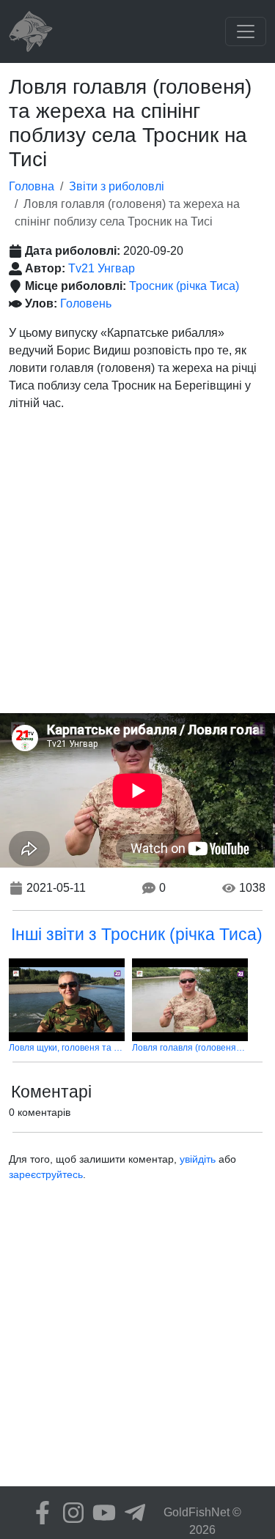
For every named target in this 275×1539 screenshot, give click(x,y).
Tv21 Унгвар (101, 268)
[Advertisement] (137, 568)
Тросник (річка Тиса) (184, 286)
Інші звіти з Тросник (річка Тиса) (137, 934)
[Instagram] (69, 1512)
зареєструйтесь (46, 1174)
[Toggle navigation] (245, 31)
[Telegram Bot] (131, 1512)
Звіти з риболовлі (116, 186)
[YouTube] (100, 1512)
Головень (85, 303)
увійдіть (198, 1159)
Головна (31, 186)
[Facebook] (38, 1512)
